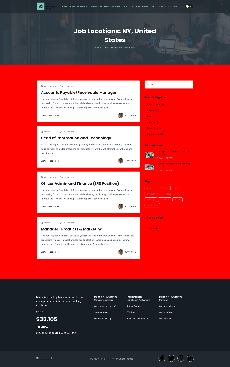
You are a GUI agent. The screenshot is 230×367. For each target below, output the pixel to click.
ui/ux (177, 200)
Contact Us (171, 6)
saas (180, 194)
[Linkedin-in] (190, 358)
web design (152, 205)
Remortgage (95, 6)
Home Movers (143, 6)
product (168, 194)
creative (164, 188)
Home (64, 6)
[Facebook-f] (162, 358)
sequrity (150, 200)
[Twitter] (171, 358)
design (177, 188)
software (165, 200)
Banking (150, 188)
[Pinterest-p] (180, 358)
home (98, 47)
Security (152, 122)
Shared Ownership (78, 6)
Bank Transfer (155, 104)
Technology (154, 128)
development (152, 194)
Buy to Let (129, 6)
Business (153, 110)
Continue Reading (48, 115)
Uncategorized (155, 134)
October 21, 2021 (50, 86)
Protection (158, 6)
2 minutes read (68, 86)
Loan (151, 116)
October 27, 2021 (166, 158)
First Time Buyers (113, 6)
